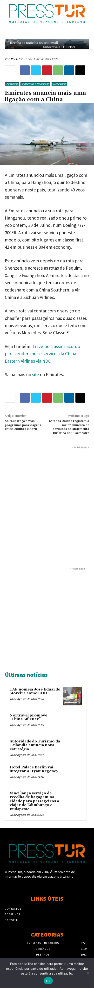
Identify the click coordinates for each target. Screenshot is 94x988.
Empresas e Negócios (35, 84)
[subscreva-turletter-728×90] (47, 44)
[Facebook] (25, 70)
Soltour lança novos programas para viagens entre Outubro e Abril (23, 425)
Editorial (12, 920)
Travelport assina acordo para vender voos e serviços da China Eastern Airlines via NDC (42, 353)
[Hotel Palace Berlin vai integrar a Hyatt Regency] (72, 774)
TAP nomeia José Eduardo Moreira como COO (35, 691)
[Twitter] (36, 70)
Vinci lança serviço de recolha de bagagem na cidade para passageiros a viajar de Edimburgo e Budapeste (34, 801)
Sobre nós (12, 914)
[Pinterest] (47, 70)
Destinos (12, 84)
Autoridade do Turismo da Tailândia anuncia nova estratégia (35, 745)
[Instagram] (47, 886)
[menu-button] (87, 33)
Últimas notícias (26, 674)
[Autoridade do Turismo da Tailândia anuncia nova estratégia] (72, 748)
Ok (48, 981)
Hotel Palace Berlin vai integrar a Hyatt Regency (34, 769)
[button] (76, 33)
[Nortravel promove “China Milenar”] (72, 722)
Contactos (13, 908)
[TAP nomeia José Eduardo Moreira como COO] (72, 696)
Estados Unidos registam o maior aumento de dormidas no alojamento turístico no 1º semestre (69, 427)
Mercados (59, 84)
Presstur (16, 59)
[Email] (80, 70)
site (35, 374)
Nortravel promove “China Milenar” (28, 717)
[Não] (88, 972)
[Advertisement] (47, 497)
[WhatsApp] (58, 70)
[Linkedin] (69, 70)
